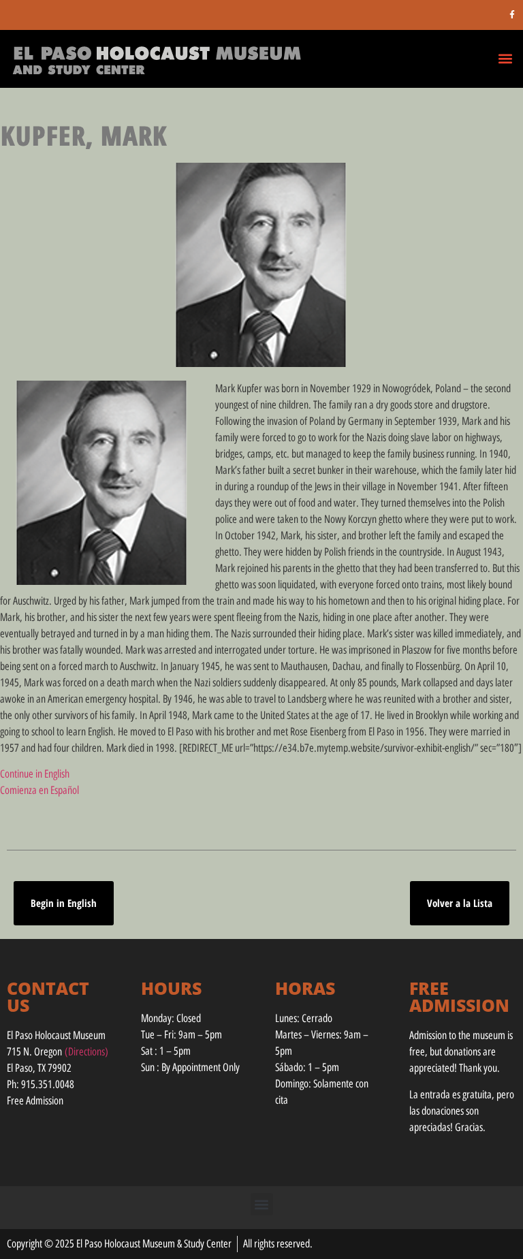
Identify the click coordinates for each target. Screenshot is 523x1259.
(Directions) (86, 1051)
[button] (505, 58)
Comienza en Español (39, 790)
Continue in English (34, 773)
